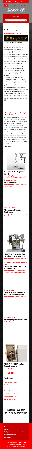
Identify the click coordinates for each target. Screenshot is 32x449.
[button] (14, 17)
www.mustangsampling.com (12, 33)
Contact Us (7, 437)
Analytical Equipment (10, 382)
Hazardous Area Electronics (12, 394)
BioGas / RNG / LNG (10, 399)
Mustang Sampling (9, 176)
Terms (6, 427)
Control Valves (8, 391)
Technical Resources (10, 434)
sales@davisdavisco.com (21, 2)
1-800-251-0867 (22, 442)
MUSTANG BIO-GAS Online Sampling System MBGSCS (14, 255)
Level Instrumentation (10, 388)
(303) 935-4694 (8, 2)
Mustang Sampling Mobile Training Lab (16, 113)
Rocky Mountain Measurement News (14, 432)
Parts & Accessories (20, 176)
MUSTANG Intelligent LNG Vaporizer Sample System (14, 293)
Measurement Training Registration (13, 211)
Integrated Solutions (10, 396)
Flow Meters (7, 385)
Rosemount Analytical (10, 177)
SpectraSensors (20, 177)
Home (5, 26)
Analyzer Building (11, 182)
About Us (7, 429)
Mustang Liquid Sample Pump (15, 320)
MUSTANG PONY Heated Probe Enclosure (14, 365)
